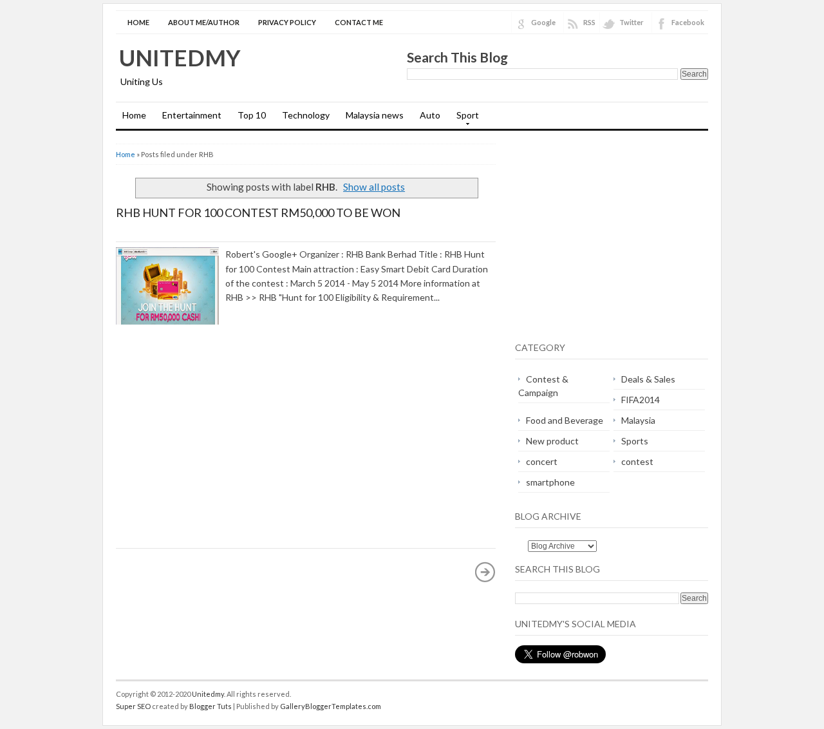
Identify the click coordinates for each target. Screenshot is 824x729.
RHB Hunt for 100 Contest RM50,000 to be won (258, 212)
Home (138, 22)
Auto (430, 114)
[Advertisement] (224, 442)
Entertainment (191, 114)
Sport (464, 119)
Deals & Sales (648, 379)
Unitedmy (180, 57)
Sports (634, 440)
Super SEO (133, 706)
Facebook (687, 22)
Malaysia (638, 420)
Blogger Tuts (210, 706)
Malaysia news (375, 114)
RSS (589, 22)
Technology (306, 114)
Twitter (631, 22)
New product (552, 440)
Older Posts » (485, 572)
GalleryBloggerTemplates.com (330, 706)
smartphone (550, 482)
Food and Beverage (564, 420)
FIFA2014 (640, 399)
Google (543, 22)
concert (541, 461)
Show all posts (374, 187)
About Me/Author (203, 22)
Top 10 (252, 114)
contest (637, 461)
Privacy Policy (287, 22)
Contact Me (359, 22)
